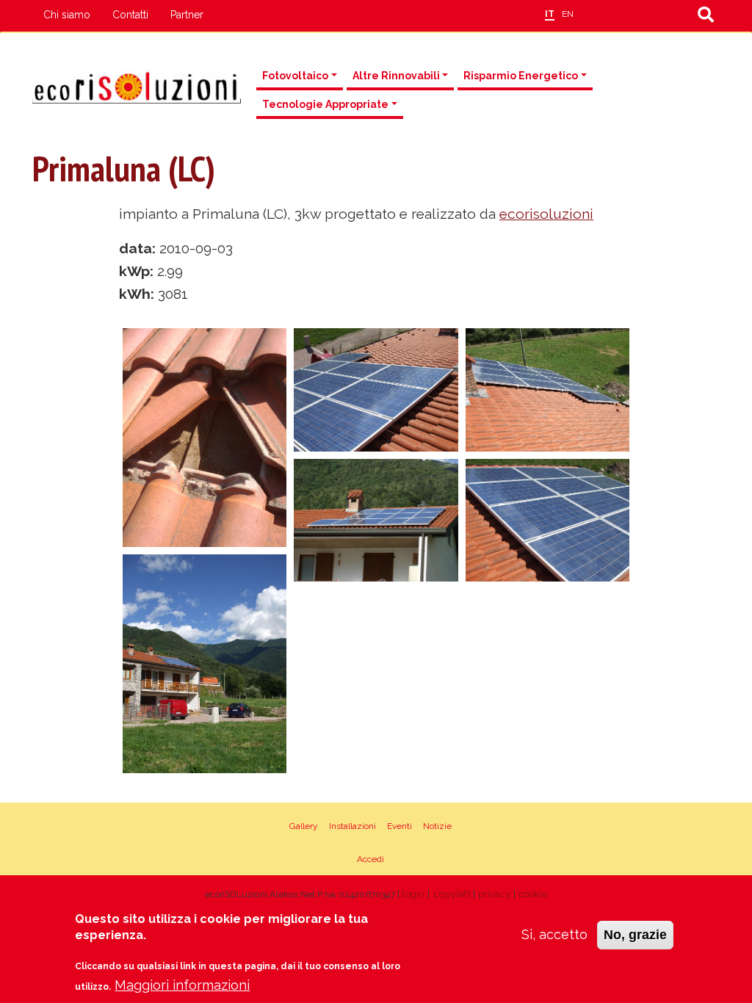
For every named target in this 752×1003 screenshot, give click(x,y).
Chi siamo (66, 15)
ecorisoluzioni (546, 214)
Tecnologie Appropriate (325, 104)
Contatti (130, 15)
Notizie (437, 826)
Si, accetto (554, 934)
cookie (532, 893)
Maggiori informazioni (182, 985)
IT (549, 14)
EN (568, 14)
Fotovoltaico (295, 76)
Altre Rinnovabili (396, 76)
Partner (186, 15)
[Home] (136, 86)
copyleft (452, 893)
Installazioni (352, 826)
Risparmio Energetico (520, 76)
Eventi (399, 826)
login (413, 893)
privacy (494, 893)
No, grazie (635, 934)
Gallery (303, 826)
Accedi (370, 859)
